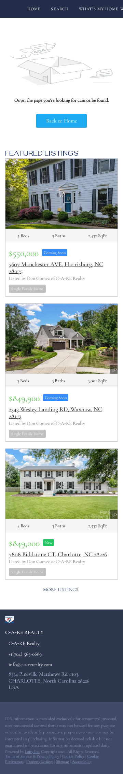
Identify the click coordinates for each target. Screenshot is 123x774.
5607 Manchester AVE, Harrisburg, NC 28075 (56, 267)
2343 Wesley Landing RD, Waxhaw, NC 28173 (55, 412)
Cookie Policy (73, 756)
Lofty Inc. (32, 751)
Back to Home (61, 120)
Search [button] (60, 8)
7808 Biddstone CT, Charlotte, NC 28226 (58, 554)
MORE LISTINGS (60, 589)
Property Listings (39, 761)
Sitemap (62, 761)
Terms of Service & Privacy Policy (32, 756)
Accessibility (82, 761)
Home (34, 8)
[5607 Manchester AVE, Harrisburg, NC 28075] (61, 194)
